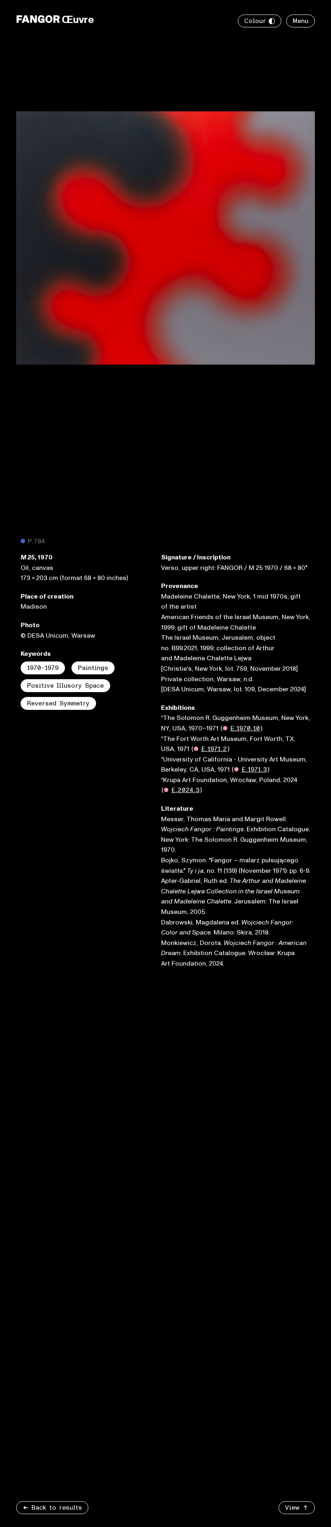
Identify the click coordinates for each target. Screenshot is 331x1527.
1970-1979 (43, 668)
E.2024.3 (185, 790)
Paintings (93, 668)
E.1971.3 (254, 769)
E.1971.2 (214, 749)
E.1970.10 (245, 728)
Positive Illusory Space (65, 685)
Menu (300, 21)
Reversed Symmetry (58, 703)
